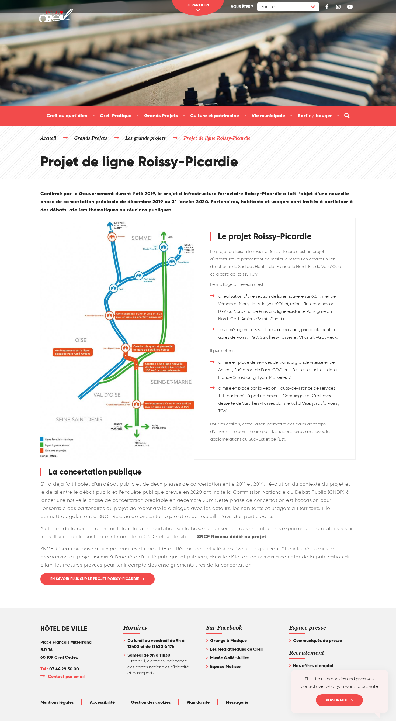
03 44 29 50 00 (64, 669)
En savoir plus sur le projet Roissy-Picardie (95, 579)
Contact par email (66, 676)
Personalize (337, 700)
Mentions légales (57, 702)
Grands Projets (91, 138)
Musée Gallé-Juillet (229, 658)
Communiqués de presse (317, 640)
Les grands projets (146, 138)
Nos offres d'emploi (313, 665)
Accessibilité (102, 702)
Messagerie (237, 702)
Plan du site (198, 702)
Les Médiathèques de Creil (236, 649)
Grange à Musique (228, 640)
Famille (268, 6)
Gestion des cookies (151, 702)
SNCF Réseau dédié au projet (231, 536)
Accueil (48, 138)
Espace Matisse (225, 666)
